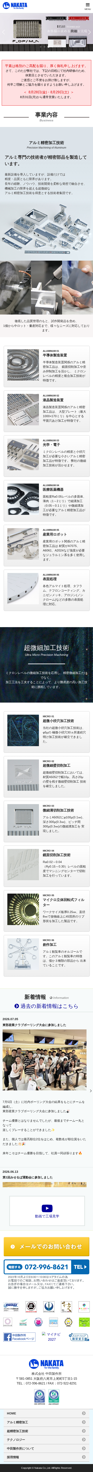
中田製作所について (20, 1448)
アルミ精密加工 (17, 1422)
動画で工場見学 (47, 1216)
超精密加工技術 (17, 1431)
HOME (11, 1413)
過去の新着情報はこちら (49, 1006)
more (47, 366)
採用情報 (13, 1457)
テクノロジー (16, 1439)
